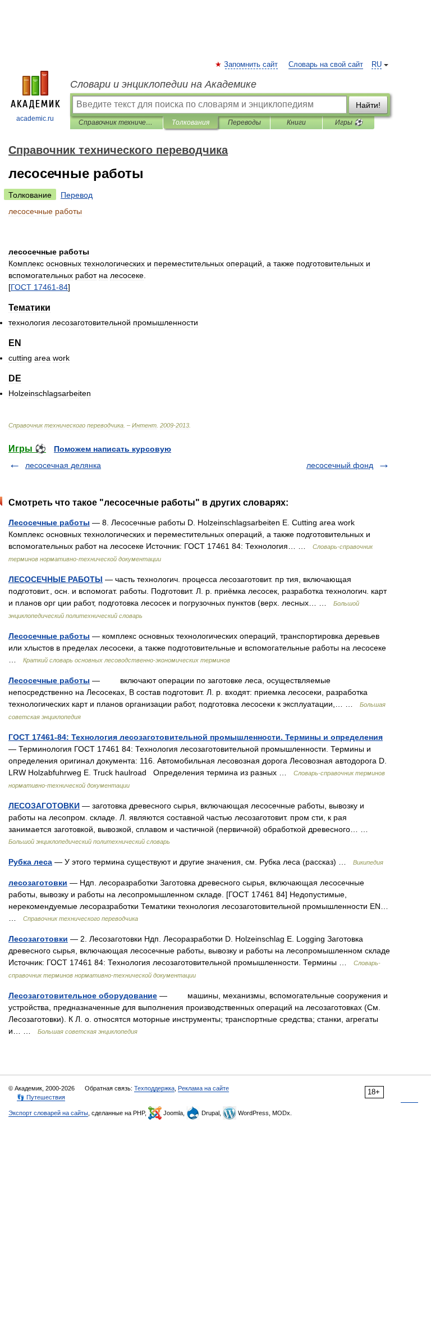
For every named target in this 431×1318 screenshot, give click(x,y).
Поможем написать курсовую (112, 448)
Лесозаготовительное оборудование (82, 995)
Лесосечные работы (49, 522)
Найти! (368, 105)
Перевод (77, 194)
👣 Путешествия (41, 1097)
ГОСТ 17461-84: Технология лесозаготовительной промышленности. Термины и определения (195, 737)
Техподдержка (154, 1088)
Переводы (244, 122)
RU (377, 65)
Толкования (190, 122)
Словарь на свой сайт (325, 65)
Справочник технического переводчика (116, 122)
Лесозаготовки (38, 938)
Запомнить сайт (251, 65)
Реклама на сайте (203, 1088)
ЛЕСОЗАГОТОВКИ (44, 805)
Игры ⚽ (349, 122)
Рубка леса (30, 861)
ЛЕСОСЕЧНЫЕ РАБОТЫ (55, 579)
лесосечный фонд (339, 465)
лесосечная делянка (63, 465)
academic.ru (35, 118)
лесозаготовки (37, 882)
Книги (296, 122)
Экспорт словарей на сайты (48, 1113)
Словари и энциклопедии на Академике (163, 84)
